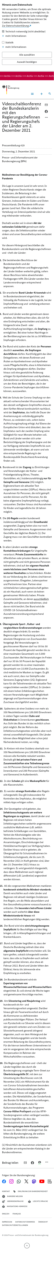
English (5, 1214)
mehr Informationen (15, 35)
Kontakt (6, 1191)
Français (17, 1214)
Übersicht (43, 1222)
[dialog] (27, 36)
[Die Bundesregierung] (10, 89)
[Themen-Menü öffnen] (42, 94)
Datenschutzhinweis (25, 1222)
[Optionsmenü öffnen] (46, 118)
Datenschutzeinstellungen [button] (15, 1225)
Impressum (7, 1222)
